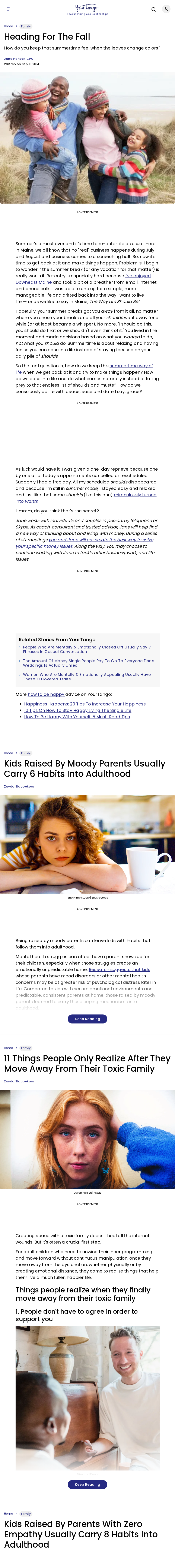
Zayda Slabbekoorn (20, 786)
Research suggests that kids (119, 969)
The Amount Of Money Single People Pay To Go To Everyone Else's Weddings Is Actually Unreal (89, 663)
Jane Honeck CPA (18, 59)
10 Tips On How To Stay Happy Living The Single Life (77, 710)
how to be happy (46, 694)
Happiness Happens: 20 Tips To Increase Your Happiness (85, 704)
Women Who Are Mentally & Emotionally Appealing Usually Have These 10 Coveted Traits (87, 676)
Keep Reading (87, 1018)
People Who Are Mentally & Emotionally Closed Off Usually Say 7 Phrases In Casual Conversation (87, 649)
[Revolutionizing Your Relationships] (87, 8)
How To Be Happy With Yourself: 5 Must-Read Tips (77, 717)
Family (26, 26)
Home (8, 26)
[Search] (152, 9)
